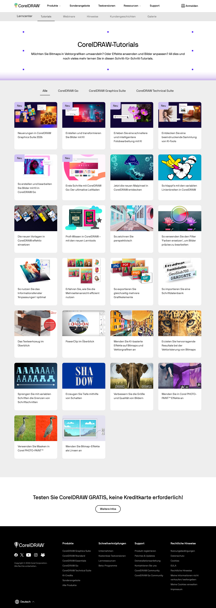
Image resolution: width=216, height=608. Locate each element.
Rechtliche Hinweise (181, 570)
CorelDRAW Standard (73, 556)
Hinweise (92, 16)
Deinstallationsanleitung (147, 561)
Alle (45, 90)
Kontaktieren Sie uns (146, 566)
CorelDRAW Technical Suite (155, 90)
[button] (54, 6)
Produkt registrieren (145, 551)
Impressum (176, 589)
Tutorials (46, 16)
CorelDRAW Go (68, 90)
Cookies (175, 561)
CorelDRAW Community (147, 570)
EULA (173, 566)
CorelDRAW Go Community (149, 575)
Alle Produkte (69, 585)
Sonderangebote (71, 580)
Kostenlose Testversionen (112, 556)
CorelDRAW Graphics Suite (107, 90)
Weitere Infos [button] (108, 509)
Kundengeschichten (123, 16)
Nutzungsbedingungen (183, 551)
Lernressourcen (107, 561)
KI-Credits (67, 575)
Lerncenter (24, 16)
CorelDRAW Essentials (74, 561)
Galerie (151, 16)
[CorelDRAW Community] (43, 555)
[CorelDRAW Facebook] (16, 555)
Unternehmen (106, 551)
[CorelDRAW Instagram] (35, 555)
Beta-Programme (108, 566)
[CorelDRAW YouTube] (28, 555)
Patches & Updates (145, 556)
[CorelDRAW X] (22, 555)
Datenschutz (177, 556)
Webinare (69, 16)
